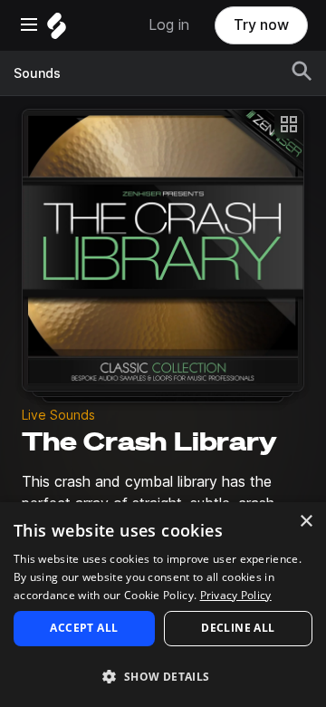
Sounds (37, 73)
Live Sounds (58, 415)
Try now (261, 25)
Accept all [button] (84, 627)
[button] (163, 675)
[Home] (56, 30)
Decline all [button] (237, 627)
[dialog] (163, 604)
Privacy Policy (236, 595)
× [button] (305, 521)
